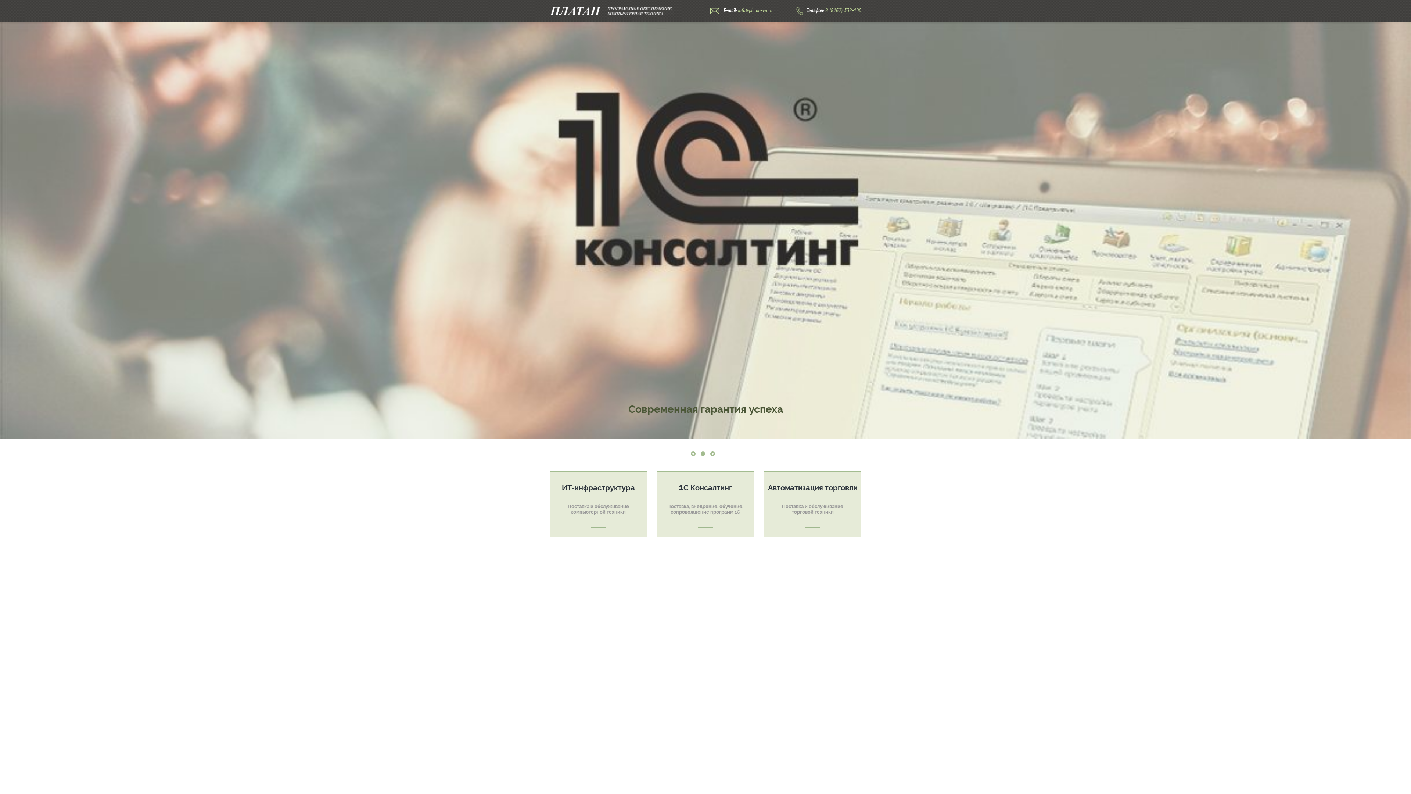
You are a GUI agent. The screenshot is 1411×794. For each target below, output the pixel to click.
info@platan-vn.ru (755, 10)
